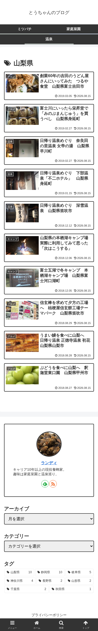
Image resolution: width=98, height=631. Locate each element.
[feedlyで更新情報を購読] (45, 484)
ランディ (49, 463)
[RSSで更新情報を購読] (53, 484)
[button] (88, 608)
